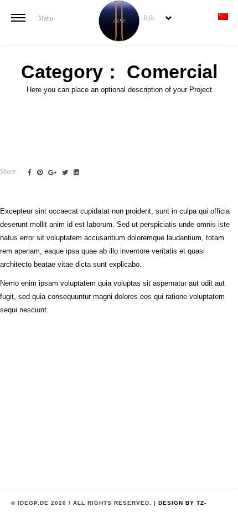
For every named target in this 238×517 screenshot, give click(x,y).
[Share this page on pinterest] (40, 172)
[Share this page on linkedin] (76, 172)
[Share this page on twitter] (65, 172)
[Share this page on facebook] (30, 172)
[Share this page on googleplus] (52, 172)
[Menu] (18, 25)
